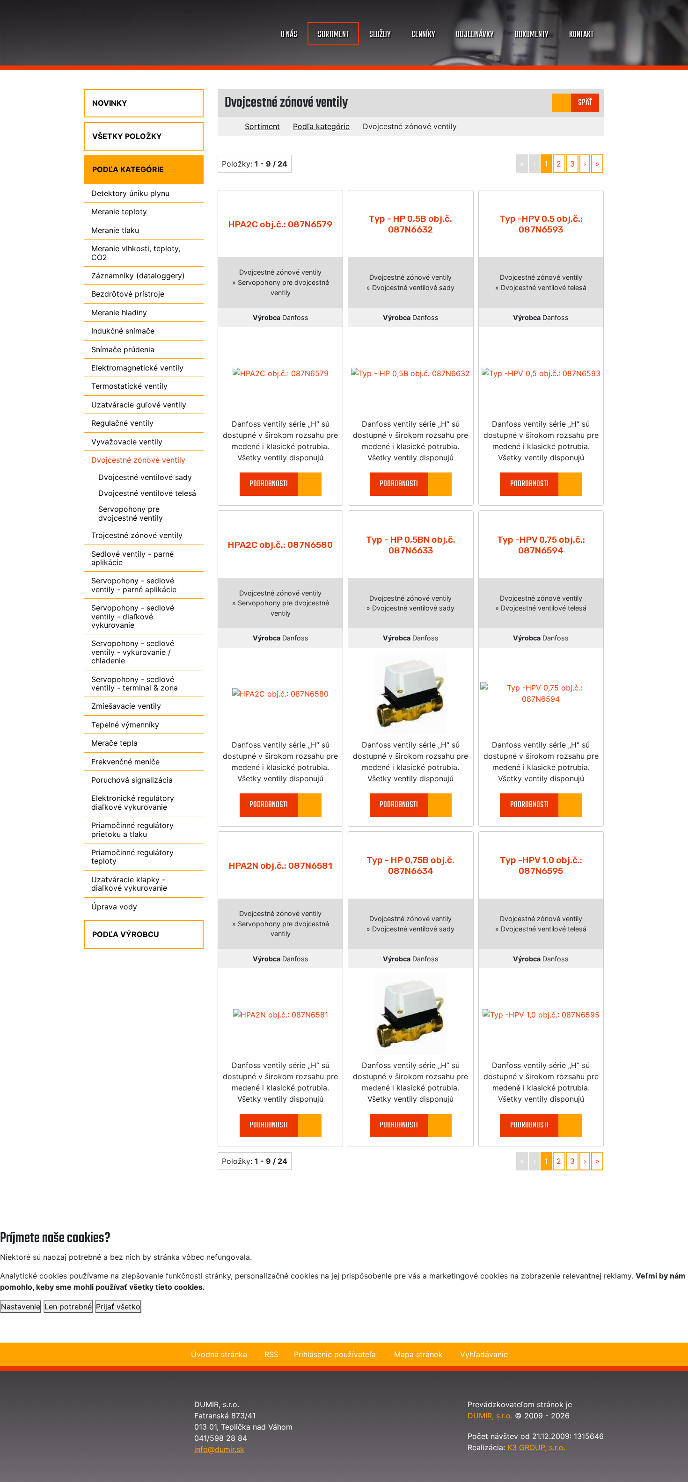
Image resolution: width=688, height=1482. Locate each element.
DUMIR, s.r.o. (490, 1415)
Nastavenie (20, 1306)
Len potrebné (68, 1306)
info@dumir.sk (219, 1449)
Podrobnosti (268, 484)
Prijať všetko (118, 1306)
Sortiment (262, 126)
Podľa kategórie (321, 126)
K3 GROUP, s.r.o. (536, 1447)
